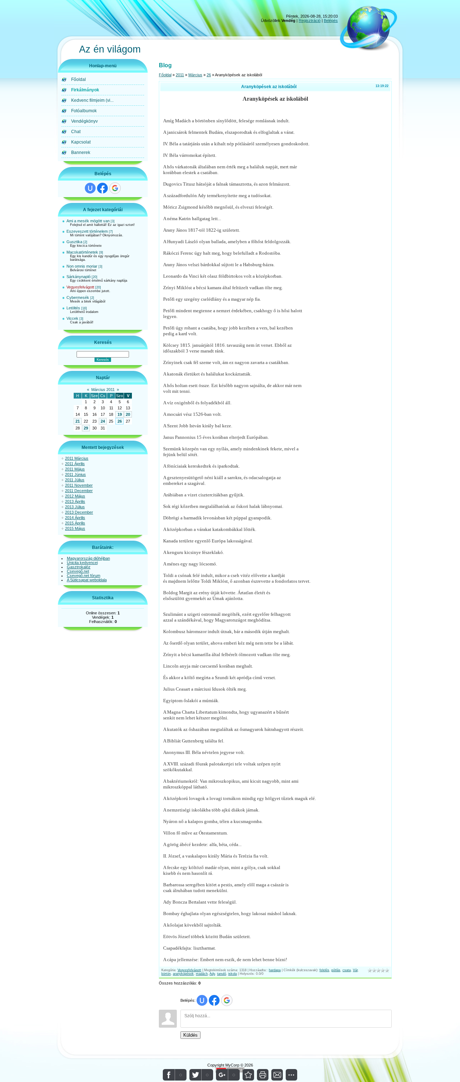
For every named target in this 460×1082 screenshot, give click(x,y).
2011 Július (74, 480)
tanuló (221, 974)
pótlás (335, 970)
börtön (166, 974)
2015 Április (75, 523)
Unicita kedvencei (82, 562)
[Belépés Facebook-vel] (102, 188)
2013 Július (75, 507)
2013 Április (75, 501)
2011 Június (75, 474)
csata (346, 970)
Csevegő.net (78, 571)
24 (103, 421)
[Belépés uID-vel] (90, 188)
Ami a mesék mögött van (88, 221)
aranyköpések (183, 974)
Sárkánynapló (78, 276)
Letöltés (73, 308)
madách (202, 974)
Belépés (331, 20)
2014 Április (75, 517)
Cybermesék (77, 297)
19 (120, 414)
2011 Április (75, 464)
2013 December (79, 512)
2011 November (79, 485)
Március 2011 (103, 389)
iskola (232, 974)
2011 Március (76, 458)
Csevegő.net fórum (83, 575)
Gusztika (74, 242)
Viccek (72, 318)
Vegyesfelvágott (80, 287)
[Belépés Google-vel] (115, 188)
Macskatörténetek (82, 252)
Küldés (190, 1035)
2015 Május (75, 528)
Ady (212, 974)
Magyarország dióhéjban (88, 558)
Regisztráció (310, 20)
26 (120, 421)
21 (77, 421)
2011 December (79, 490)
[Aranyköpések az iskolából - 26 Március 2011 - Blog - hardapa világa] (248, 1075)
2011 (180, 75)
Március (195, 75)
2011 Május (75, 469)
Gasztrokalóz (79, 567)
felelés (324, 970)
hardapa (275, 970)
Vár (355, 970)
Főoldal (165, 75)
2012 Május (75, 496)
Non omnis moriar (81, 266)
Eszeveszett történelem (87, 231)
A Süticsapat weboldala (87, 580)
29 (86, 428)
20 (128, 414)
